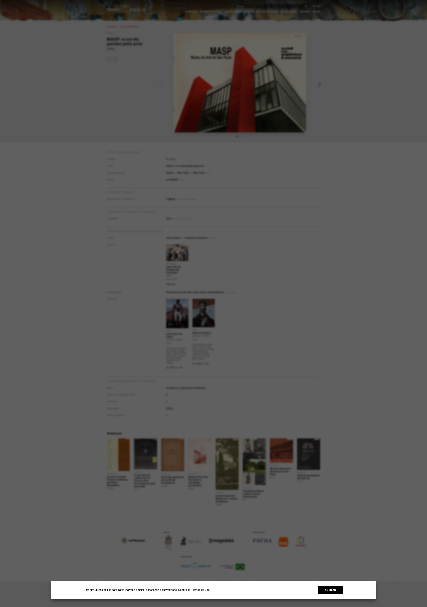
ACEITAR (330, 590)
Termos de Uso (200, 589)
